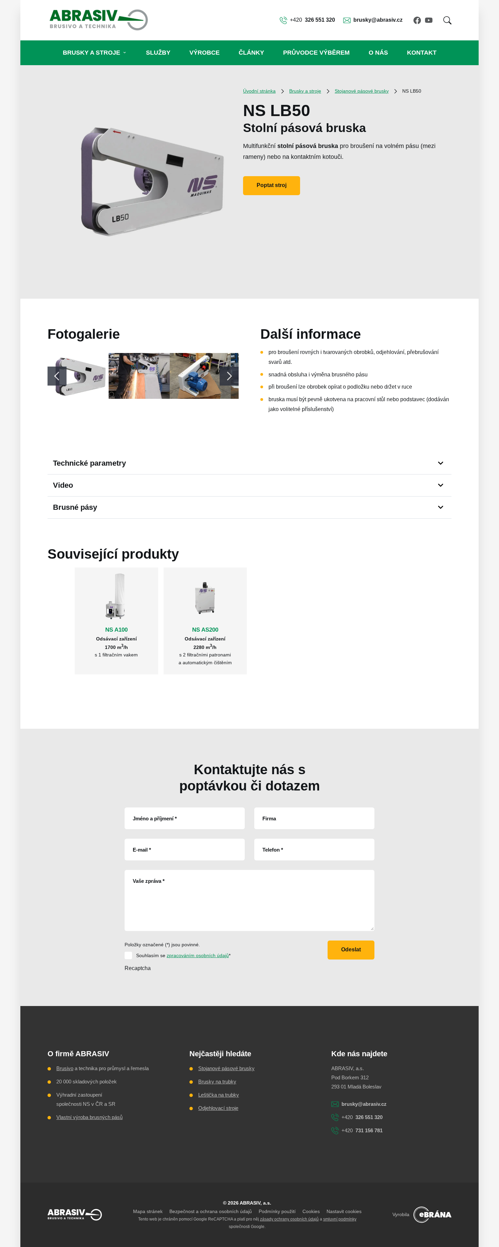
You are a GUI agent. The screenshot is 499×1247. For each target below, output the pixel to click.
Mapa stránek (148, 1211)
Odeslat (351, 949)
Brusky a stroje (91, 52)
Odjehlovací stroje (218, 1108)
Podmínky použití (277, 1211)
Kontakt (422, 52)
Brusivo (64, 1068)
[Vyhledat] (447, 20)
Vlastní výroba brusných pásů (89, 1117)
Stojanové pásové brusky (362, 91)
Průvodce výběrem (316, 52)
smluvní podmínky (339, 1219)
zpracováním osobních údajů (198, 955)
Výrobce (204, 52)
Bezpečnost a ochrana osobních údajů (210, 1211)
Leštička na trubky (218, 1095)
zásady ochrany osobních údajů (289, 1219)
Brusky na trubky (217, 1081)
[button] (447, 20)
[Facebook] (417, 20)
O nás (378, 52)
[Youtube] (428, 20)
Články (251, 52)
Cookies (311, 1211)
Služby (158, 52)
